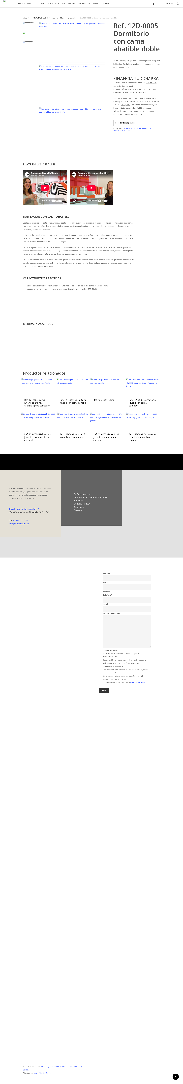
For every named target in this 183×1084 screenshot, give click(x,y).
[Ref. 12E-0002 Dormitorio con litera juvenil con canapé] (142, 421)
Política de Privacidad (59, 1066)
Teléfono (107, 595)
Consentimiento (110, 650)
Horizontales (71, 18)
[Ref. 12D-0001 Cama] (107, 386)
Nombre (107, 573)
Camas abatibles (57, 18)
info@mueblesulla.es (19, 523)
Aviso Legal (45, 1066)
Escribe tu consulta (111, 613)
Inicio (25, 18)
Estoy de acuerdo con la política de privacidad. (124, 653)
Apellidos (106, 592)
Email (106, 604)
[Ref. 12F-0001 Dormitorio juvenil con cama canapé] (73, 386)
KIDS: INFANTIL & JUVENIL (39, 18)
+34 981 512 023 (20, 520)
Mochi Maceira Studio (42, 1073)
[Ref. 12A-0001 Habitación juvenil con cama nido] (73, 421)
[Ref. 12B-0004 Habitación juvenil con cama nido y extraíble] (38, 421)
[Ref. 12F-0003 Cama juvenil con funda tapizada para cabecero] (38, 386)
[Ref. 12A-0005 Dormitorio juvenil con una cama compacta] (107, 421)
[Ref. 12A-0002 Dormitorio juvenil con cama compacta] (142, 386)
